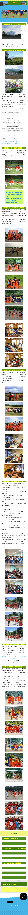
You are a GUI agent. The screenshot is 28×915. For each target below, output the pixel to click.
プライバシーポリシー (14, 905)
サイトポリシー (14, 907)
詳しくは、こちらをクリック (15, 46)
